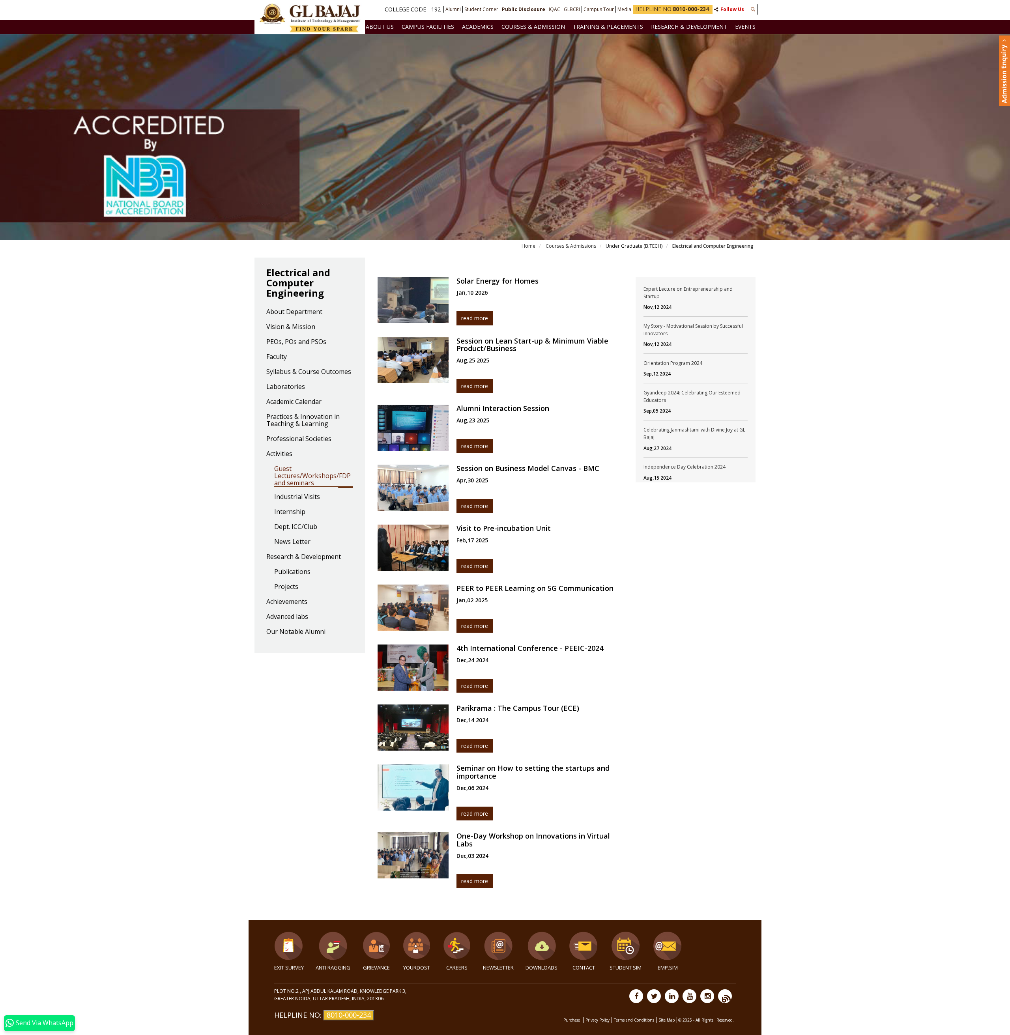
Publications (292, 572)
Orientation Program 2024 (672, 363)
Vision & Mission (290, 327)
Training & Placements (608, 26)
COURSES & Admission (533, 26)
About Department (294, 312)
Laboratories (285, 387)
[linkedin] (672, 996)
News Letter (292, 542)
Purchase (572, 1020)
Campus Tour (599, 9)
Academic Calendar (294, 402)
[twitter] (654, 996)
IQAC (554, 9)
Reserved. (725, 1020)
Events (745, 26)
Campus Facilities (428, 26)
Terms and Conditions (634, 1020)
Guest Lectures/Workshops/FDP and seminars (312, 476)
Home (528, 246)
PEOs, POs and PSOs (296, 342)
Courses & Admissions (570, 246)
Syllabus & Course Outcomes (308, 372)
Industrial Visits (297, 497)
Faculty (276, 357)
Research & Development (689, 26)
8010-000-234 (349, 1015)
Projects (286, 587)
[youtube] (689, 996)
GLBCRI (572, 9)
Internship (289, 512)
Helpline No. (672, 9)
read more (474, 318)
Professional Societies (298, 439)
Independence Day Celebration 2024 (684, 466)
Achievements (286, 602)
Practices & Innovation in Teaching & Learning (303, 420)
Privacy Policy (597, 1020)
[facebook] (636, 996)
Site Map (666, 1020)
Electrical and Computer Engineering (712, 246)
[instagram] (707, 996)
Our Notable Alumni (295, 632)
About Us (380, 26)
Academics (478, 26)
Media (624, 9)
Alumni (453, 9)
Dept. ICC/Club (295, 527)
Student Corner (481, 9)
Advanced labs (287, 617)
